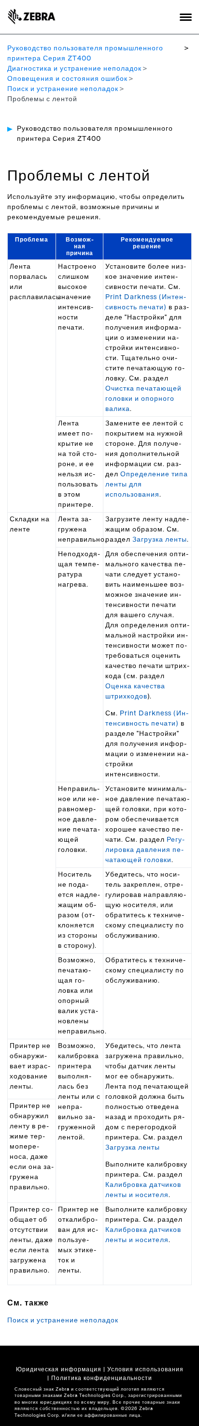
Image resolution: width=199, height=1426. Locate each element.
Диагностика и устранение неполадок (74, 68)
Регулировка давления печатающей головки (145, 850)
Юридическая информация (58, 1369)
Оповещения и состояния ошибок (67, 79)
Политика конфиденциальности (101, 1378)
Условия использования (145, 1369)
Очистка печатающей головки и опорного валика (143, 398)
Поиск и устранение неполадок (62, 89)
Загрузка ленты (159, 539)
